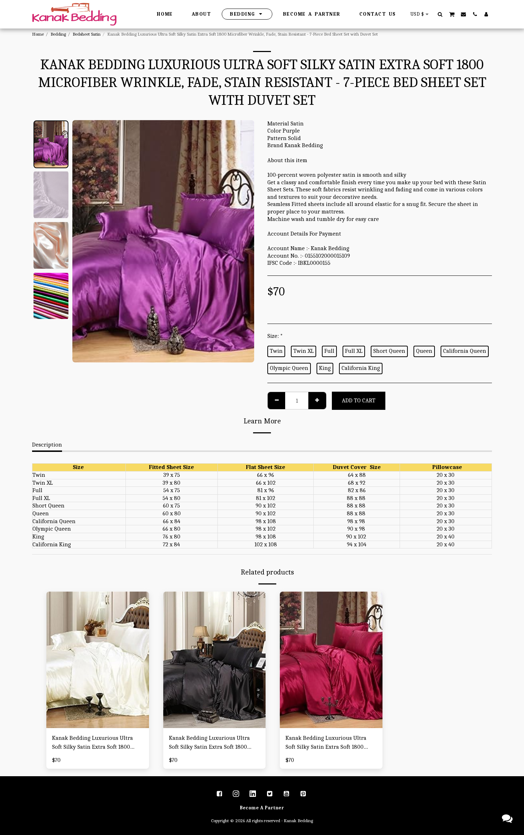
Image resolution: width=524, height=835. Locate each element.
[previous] (84, 241)
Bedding (58, 34)
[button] (440, 14)
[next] (243, 241)
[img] (97, 660)
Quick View (97, 724)
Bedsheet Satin (87, 34)
